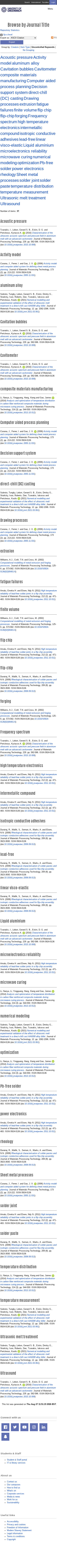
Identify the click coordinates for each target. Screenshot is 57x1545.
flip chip (44, 110)
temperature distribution (32, 186)
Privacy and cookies (16, 1524)
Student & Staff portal (17, 1460)
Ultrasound (10, 204)
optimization (28, 163)
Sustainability (13, 1502)
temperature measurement (24, 192)
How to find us (13, 1487)
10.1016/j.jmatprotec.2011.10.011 (40, 599)
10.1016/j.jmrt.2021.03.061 (26, 311)
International (36, 2)
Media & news (13, 1496)
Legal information (15, 1533)
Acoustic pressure (16, 57)
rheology (8, 174)
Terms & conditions (16, 1536)
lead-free (27, 139)
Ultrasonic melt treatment (23, 198)
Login (53, 2)
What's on (11, 1490)
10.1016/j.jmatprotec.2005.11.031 (19, 275)
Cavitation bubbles (17, 69)
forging (21, 116)
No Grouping (28, 50)
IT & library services (16, 1463)
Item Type (25, 47)
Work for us (12, 1499)
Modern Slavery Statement (19, 1530)
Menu (50, 9)
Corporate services (15, 1493)
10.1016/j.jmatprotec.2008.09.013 (19, 691)
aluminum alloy (25, 63)
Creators (15, 47)
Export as (4, 38)
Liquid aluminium (38, 145)
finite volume (25, 110)
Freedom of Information (17, 1527)
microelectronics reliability (23, 151)
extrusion (27, 104)
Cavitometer (45, 69)
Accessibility (13, 1521)
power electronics (28, 168)
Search (27, 2)
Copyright (11, 1539)
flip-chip (7, 116)
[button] (11, 42)
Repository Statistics (9, 30)
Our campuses (13, 1484)
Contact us (12, 1481)
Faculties (45, 2)
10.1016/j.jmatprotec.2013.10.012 (19, 412)
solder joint (29, 180)
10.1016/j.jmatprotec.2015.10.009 (19, 244)
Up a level (7, 34)
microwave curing (16, 157)
